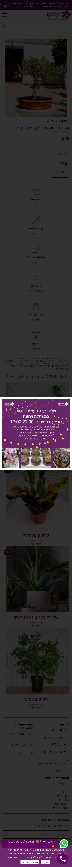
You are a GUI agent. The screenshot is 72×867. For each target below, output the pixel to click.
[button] (69, 399)
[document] (36, 433)
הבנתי (45, 862)
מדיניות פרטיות (30, 862)
